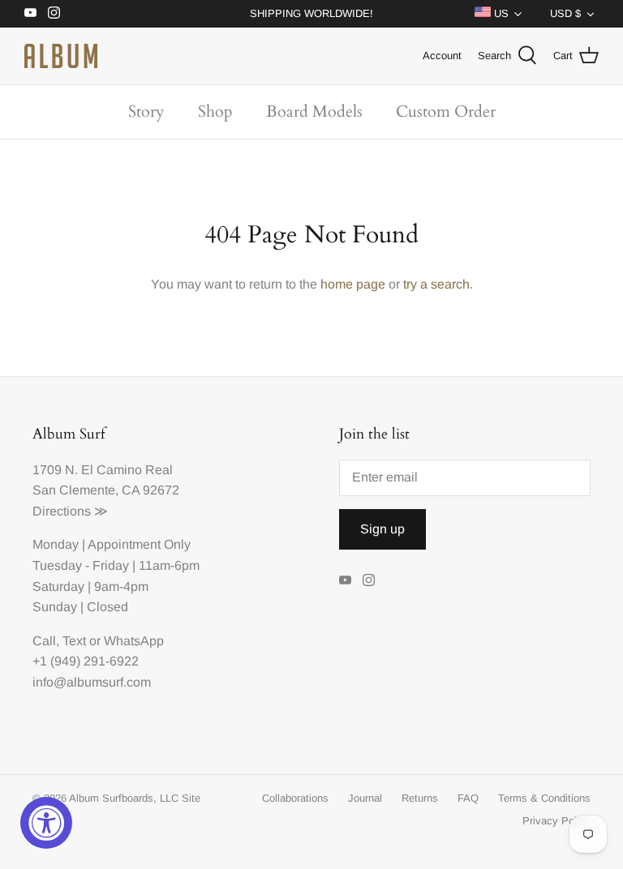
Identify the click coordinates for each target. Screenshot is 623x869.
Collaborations (295, 798)
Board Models (314, 111)
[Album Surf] (60, 56)
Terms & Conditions (544, 798)
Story (146, 111)
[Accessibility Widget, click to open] (46, 823)
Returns (420, 798)
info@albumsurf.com (91, 682)
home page (352, 284)
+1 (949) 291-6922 (85, 661)
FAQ (468, 798)
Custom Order (446, 111)
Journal (365, 798)
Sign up (382, 529)
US (500, 13)
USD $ (565, 13)
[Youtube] (30, 12)
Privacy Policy (556, 821)
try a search (436, 284)
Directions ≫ (70, 511)
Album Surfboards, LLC (123, 798)
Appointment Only (139, 544)
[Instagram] (54, 12)
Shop (215, 111)
